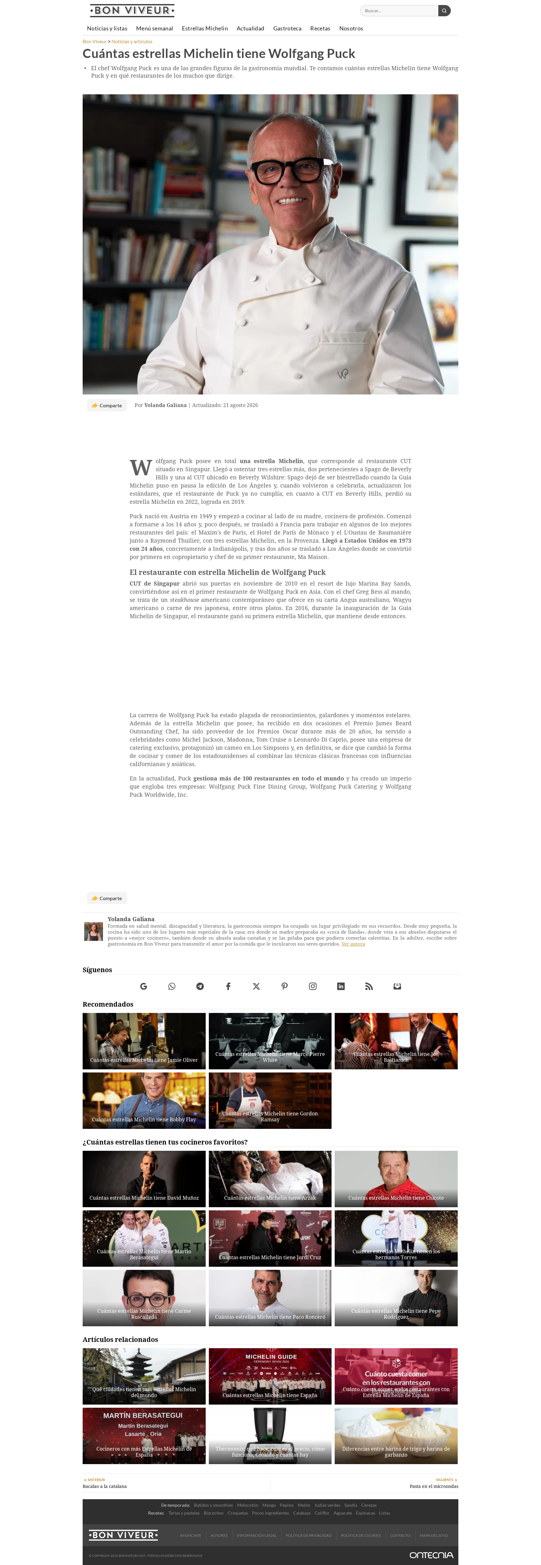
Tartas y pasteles (184, 1512)
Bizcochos (214, 1512)
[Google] (144, 986)
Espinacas (365, 1512)
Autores (219, 1535)
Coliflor (322, 1512)
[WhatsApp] (172, 986)
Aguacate (343, 1512)
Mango (269, 1505)
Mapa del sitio (434, 1535)
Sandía (350, 1505)
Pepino (287, 1505)
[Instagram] (313, 986)
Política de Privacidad (309, 1535)
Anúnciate (190, 1535)
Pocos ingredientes (270, 1512)
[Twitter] (256, 986)
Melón (304, 1505)
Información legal (256, 1535)
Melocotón (247, 1505)
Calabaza (302, 1512)
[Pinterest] (284, 986)
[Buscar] (444, 10)
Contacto (400, 1535)
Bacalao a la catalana (105, 1486)
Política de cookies (361, 1535)
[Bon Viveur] (132, 10)
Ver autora (353, 944)
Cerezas (369, 1505)
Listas (384, 1512)
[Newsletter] (397, 986)
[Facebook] (228, 986)
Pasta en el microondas (434, 1486)
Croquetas (238, 1512)
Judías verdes (327, 1505)
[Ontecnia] (431, 1555)
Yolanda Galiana (131, 919)
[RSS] (369, 986)
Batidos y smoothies (213, 1505)
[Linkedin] (341, 986)
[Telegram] (200, 986)
